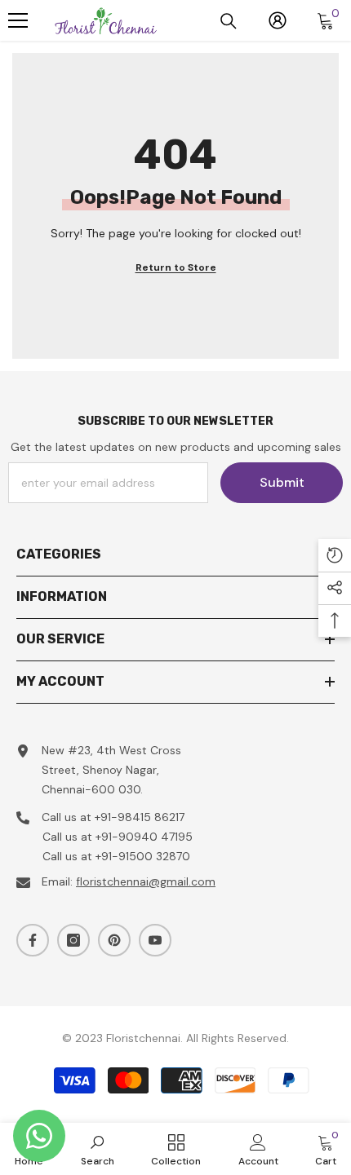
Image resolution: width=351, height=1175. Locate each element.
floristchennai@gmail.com (145, 881)
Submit (282, 482)
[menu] (18, 20)
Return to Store (176, 267)
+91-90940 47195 (144, 836)
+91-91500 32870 (143, 856)
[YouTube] (155, 940)
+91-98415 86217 (139, 817)
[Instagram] (73, 940)
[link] (97, 1149)
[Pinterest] (114, 940)
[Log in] (277, 20)
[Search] (228, 21)
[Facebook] (32, 940)
